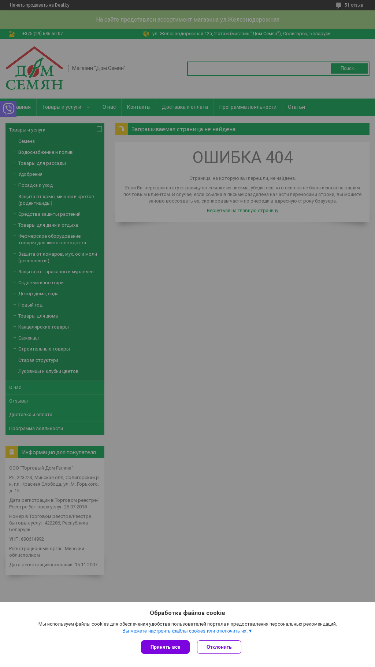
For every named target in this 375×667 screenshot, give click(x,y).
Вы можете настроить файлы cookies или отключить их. (185, 631)
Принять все (165, 647)
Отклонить (219, 647)
